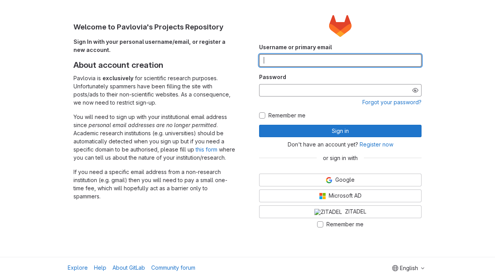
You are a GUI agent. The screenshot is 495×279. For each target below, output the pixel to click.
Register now (376, 144)
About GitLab (129, 267)
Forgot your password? (392, 102)
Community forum (173, 267)
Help (100, 267)
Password (272, 77)
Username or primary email (295, 47)
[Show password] (415, 90)
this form (206, 149)
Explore (78, 267)
